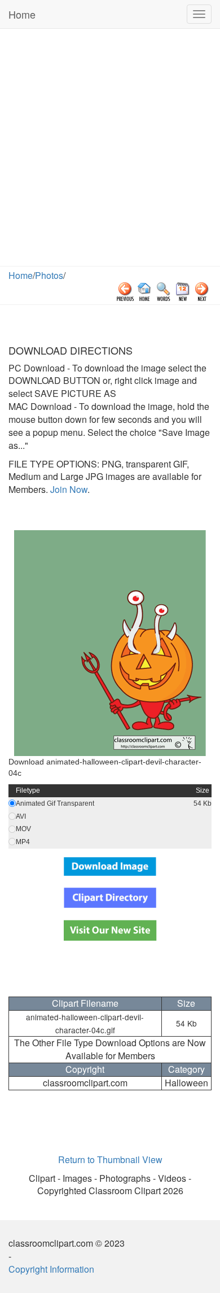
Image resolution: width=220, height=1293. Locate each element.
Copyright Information (51, 1269)
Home (22, 14)
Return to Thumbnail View (110, 1159)
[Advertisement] (110, 150)
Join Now (67, 489)
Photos (49, 275)
